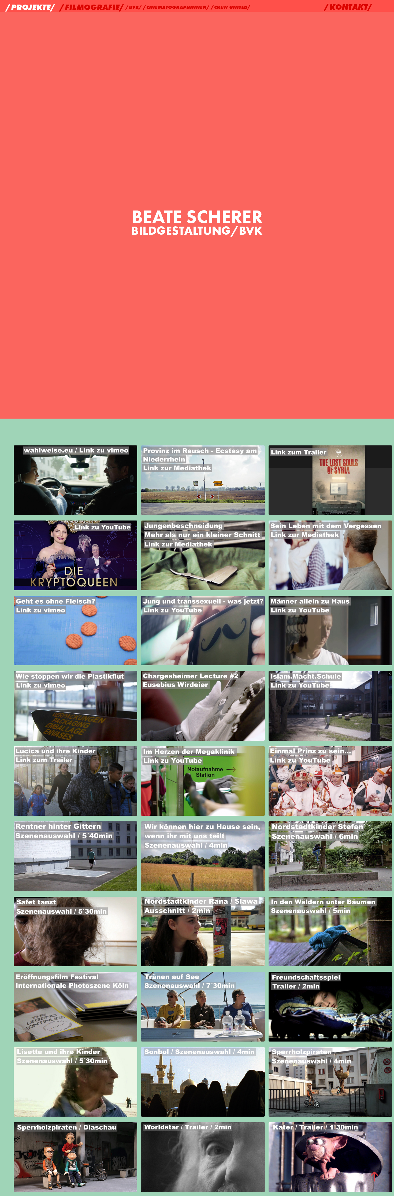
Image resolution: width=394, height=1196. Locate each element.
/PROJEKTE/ (31, 7)
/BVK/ (134, 7)
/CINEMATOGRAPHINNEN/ (176, 7)
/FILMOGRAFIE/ (92, 7)
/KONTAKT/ (348, 7)
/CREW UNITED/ (231, 7)
